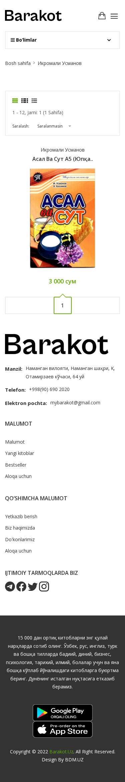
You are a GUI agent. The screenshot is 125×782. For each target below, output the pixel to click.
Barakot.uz (61, 751)
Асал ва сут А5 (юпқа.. (62, 159)
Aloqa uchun (18, 476)
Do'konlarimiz (20, 539)
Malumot (15, 442)
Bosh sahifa (18, 63)
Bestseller (15, 465)
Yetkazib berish (21, 516)
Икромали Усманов (63, 150)
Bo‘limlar (26, 40)
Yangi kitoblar (19, 453)
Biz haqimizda (20, 528)
